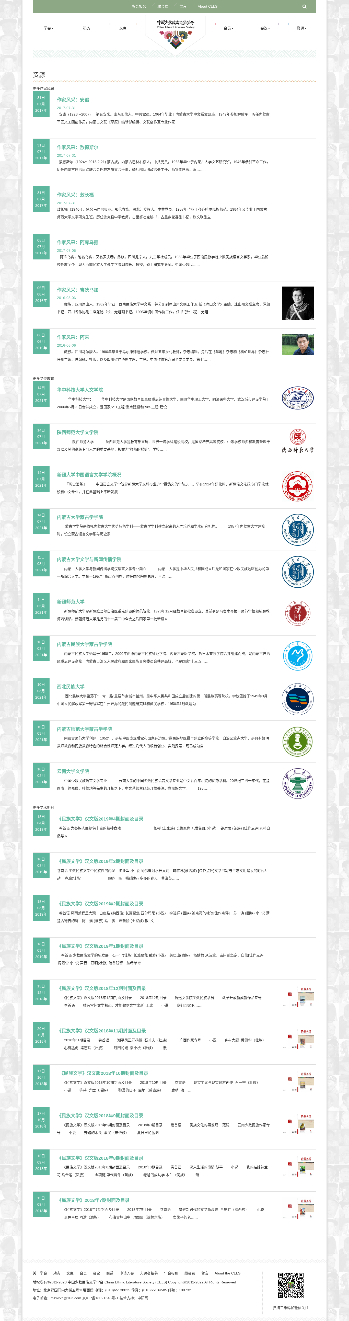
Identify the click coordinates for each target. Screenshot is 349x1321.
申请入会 (127, 1273)
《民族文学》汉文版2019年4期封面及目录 (100, 819)
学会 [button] (47, 28)
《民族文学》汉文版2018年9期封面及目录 (100, 1115)
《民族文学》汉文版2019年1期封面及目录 (100, 946)
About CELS (207, 6)
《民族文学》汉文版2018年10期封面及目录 (102, 1073)
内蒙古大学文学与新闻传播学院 (89, 559)
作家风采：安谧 (73, 100)
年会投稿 (171, 1273)
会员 (83, 1273)
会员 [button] (227, 28)
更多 (36, 88)
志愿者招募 (149, 1273)
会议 (96, 1273)
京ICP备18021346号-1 (100, 1298)
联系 (109, 1273)
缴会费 (162, 6)
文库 (122, 28)
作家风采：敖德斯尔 (77, 147)
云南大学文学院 (73, 771)
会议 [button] (263, 28)
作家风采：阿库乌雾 (77, 242)
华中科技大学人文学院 (80, 390)
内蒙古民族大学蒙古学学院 (84, 644)
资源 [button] (300, 28)
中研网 (142, 1298)
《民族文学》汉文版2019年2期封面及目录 (100, 903)
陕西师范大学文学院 (77, 432)
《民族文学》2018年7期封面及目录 (93, 1200)
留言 (183, 6)
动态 (86, 28)
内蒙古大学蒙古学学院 (80, 517)
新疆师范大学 (71, 602)
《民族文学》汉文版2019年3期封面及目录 (100, 861)
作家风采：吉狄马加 (77, 290)
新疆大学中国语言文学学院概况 (89, 474)
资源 (39, 74)
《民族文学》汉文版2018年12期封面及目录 (101, 988)
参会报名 (139, 6)
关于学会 (40, 1273)
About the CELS (227, 1273)
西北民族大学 (71, 686)
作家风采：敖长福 (75, 195)
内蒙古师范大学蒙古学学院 (84, 729)
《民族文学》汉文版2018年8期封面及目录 (100, 1158)
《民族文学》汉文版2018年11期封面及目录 (101, 1030)
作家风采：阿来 (73, 337)
